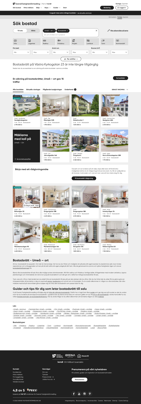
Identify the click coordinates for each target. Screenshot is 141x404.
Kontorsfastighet (82, 328)
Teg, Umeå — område (63, 315)
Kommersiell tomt (67, 328)
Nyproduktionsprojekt (83, 326)
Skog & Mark (102, 328)
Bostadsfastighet (100, 326)
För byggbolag (18, 377)
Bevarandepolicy (81, 400)
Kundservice (17, 372)
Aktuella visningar (33, 89)
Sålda (33, 31)
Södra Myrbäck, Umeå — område (106, 313)
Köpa (46, 8)
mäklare (101, 297)
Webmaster (107, 400)
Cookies (100, 400)
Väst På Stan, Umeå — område (47, 318)
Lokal (93, 328)
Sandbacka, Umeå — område (51, 313)
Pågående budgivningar (52, 89)
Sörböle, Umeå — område (22, 315)
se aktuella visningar (85, 13)
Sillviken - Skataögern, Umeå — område (78, 313)
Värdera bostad (18, 382)
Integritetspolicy (70, 400)
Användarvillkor (92, 400)
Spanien (125, 4)
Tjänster (45, 374)
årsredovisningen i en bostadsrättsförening (32, 297)
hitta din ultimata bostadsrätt (59, 292)
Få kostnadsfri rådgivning (84, 178)
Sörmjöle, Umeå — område (44, 315)
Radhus (32, 326)
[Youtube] (79, 394)
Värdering (106, 8)
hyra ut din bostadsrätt (100, 294)
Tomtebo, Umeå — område (84, 315)
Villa (15, 326)
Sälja (38, 8)
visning (49, 281)
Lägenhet (41, 326)
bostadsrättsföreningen (21, 268)
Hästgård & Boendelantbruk (34, 328)
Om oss (45, 372)
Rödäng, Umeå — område (90, 311)
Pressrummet (46, 377)
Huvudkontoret (18, 379)
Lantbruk (57, 326)
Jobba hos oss (47, 379)
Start (65, 8)
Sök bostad (17, 8)
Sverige (118, 4)
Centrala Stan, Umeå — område (40, 309)
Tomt (49, 326)
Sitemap (115, 400)
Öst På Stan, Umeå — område (67, 311)
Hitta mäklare (28, 8)
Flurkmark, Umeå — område (82, 309)
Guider (55, 8)
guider (92, 292)
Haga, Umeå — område (103, 309)
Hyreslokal (17, 328)
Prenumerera (79, 379)
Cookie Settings (123, 400)
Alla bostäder (18, 89)
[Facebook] (74, 394)
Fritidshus (23, 326)
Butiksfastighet (114, 326)
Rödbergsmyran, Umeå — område (25, 313)
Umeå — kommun (20, 309)
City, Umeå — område (62, 309)
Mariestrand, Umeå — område (43, 311)
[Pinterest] (90, 394)
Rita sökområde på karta (119, 31)
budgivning (57, 281)
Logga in (122, 8)
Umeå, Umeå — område (104, 315)
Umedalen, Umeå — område (23, 318)
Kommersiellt (68, 326)
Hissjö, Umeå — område (22, 311)
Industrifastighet (52, 328)
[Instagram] (84, 394)
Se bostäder (120, 78)
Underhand (69, 89)
